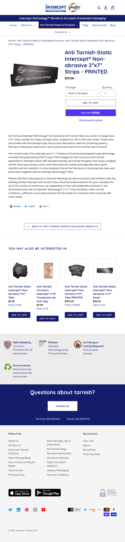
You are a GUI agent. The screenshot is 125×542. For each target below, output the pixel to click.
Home (11, 40)
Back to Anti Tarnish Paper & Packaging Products (65, 226)
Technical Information (59, 453)
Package (71, 87)
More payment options (90, 120)
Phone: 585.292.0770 (78, 418)
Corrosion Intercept (58, 457)
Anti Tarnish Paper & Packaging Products (40, 40)
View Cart (88, 440)
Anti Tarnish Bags (56, 448)
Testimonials (15, 470)
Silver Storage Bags (19, 457)
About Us (13, 440)
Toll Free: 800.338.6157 (48, 418)
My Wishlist (89, 449)
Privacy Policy (16, 474)
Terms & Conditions (58, 474)
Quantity (107, 87)
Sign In (86, 445)
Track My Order (91, 454)
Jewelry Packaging (57, 470)
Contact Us (62, 406)
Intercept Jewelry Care (26, 530)
